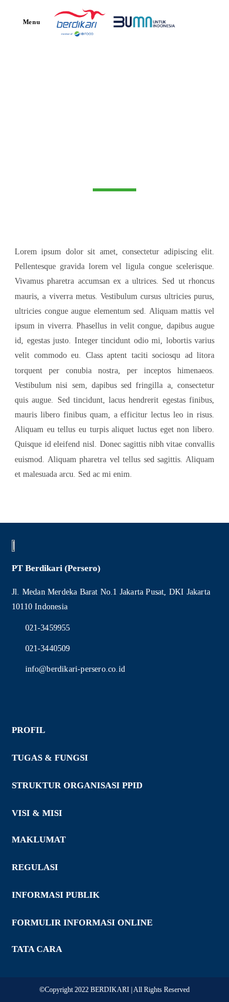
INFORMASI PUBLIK (56, 895)
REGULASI (35, 867)
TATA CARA (37, 949)
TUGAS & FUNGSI (50, 757)
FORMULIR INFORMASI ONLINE (82, 922)
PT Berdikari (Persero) (56, 568)
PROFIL (28, 730)
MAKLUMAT (39, 839)
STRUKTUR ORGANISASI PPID (77, 785)
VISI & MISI (37, 813)
